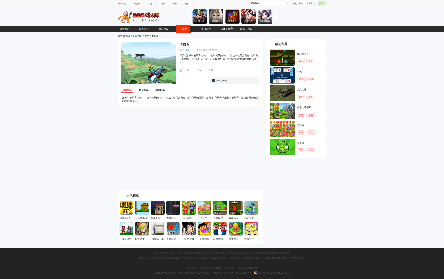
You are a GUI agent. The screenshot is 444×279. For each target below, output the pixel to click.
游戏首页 (124, 29)
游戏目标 (160, 90)
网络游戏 (163, 29)
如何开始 (144, 90)
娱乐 (175, 3)
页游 (150, 3)
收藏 (187, 70)
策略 (311, 97)
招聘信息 (229, 267)
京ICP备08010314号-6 (240, 273)
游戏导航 (137, 35)
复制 (199, 70)
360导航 (122, 3)
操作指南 (127, 90)
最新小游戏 (246, 29)
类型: (182, 50)
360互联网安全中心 (247, 267)
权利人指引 (298, 3)
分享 (211, 70)
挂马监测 (204, 267)
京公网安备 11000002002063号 (273, 273)
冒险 (187, 50)
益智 (301, 79)
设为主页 (310, 3)
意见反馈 (216, 267)
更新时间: (201, 50)
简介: (182, 55)
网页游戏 (144, 29)
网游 (163, 3)
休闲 (311, 79)
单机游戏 (206, 29)
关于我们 (191, 267)
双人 (301, 61)
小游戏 (137, 3)
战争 (301, 97)
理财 (187, 3)
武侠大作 (225, 29)
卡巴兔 (184, 44)
